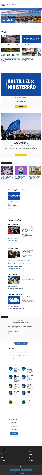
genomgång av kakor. (24, 473)
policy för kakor (16, 473)
